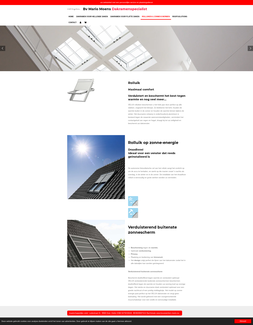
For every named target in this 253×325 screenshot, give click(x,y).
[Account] (80, 23)
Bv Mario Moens (115, 9)
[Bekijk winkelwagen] (85, 23)
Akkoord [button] (243, 321)
